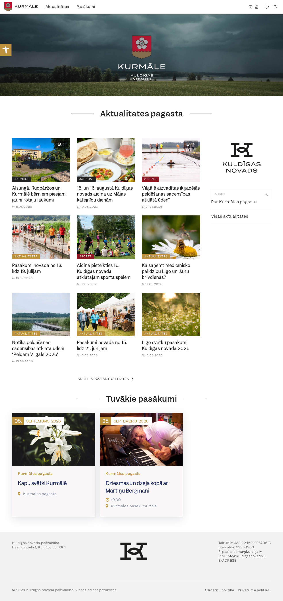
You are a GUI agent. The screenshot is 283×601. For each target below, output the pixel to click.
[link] (5, 50)
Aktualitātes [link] (57, 6)
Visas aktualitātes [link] (229, 216)
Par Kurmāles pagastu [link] (234, 202)
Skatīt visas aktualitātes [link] (103, 379)
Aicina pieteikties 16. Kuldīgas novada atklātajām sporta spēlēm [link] (104, 271)
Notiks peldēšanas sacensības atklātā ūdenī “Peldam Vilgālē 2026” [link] (38, 348)
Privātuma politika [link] (254, 590)
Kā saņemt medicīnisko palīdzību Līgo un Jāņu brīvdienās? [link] (166, 271)
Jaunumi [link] (22, 179)
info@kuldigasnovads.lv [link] (247, 556)
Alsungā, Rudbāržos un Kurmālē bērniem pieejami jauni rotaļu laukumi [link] (39, 194)
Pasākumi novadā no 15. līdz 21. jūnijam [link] (102, 345)
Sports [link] (150, 179)
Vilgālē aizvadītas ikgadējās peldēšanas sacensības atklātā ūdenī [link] (171, 194)
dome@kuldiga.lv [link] (247, 552)
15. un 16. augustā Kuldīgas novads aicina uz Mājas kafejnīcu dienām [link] (105, 194)
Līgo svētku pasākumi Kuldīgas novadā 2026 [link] (165, 345)
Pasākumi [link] (85, 6)
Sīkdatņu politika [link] (219, 590)
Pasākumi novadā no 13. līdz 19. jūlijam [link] (37, 268)
